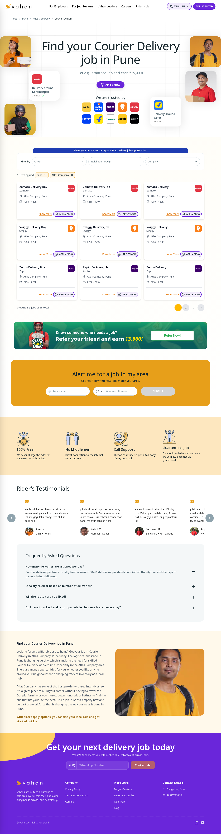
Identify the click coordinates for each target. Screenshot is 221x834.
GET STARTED (204, 6)
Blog (116, 807)
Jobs (14, 18)
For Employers (58, 6)
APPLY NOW (66, 213)
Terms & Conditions (76, 795)
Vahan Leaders (107, 6)
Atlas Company (41, 18)
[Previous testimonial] (11, 518)
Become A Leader (124, 795)
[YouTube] (202, 822)
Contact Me (143, 765)
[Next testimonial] (209, 518)
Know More (45, 213)
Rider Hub (142, 6)
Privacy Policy (72, 789)
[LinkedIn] (196, 822)
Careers (126, 6)
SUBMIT (158, 391)
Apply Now (112, 84)
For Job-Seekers (83, 6)
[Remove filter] (45, 175)
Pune (25, 18)
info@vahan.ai (174, 794)
